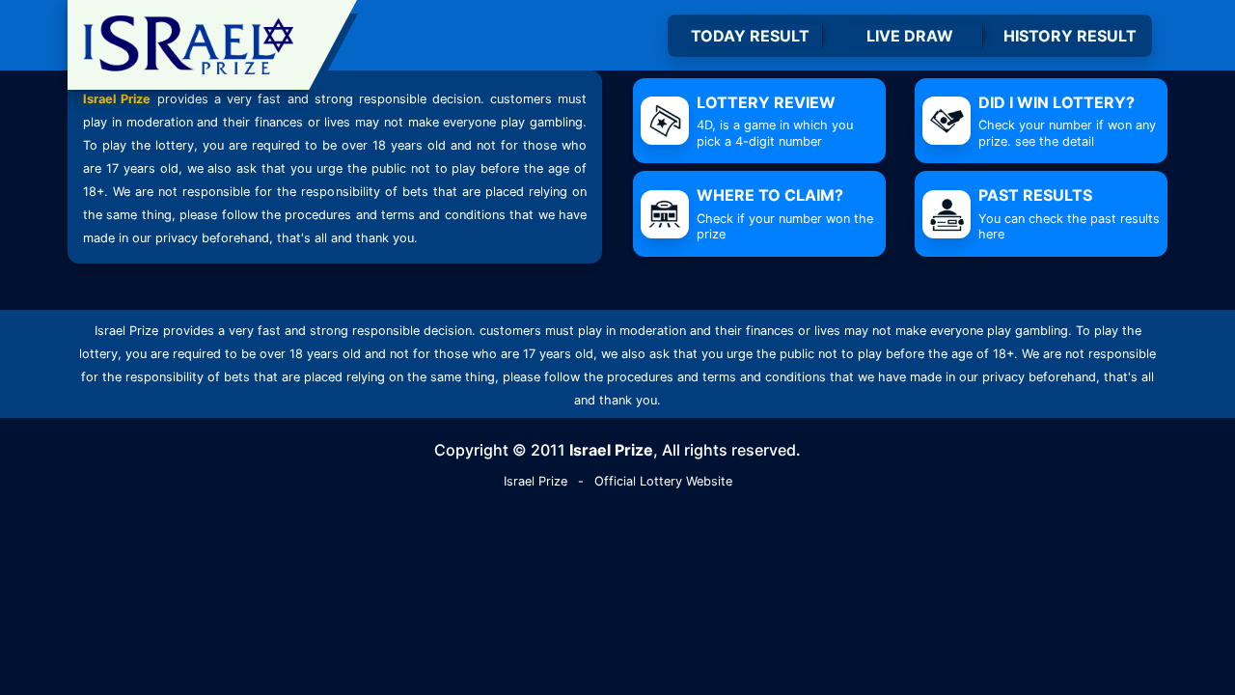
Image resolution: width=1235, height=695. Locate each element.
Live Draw (909, 35)
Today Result (750, 35)
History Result (1070, 35)
